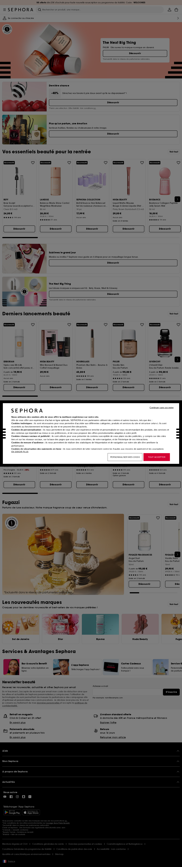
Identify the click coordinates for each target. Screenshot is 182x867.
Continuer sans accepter (162, 407)
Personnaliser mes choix (125, 457)
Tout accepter (156, 457)
